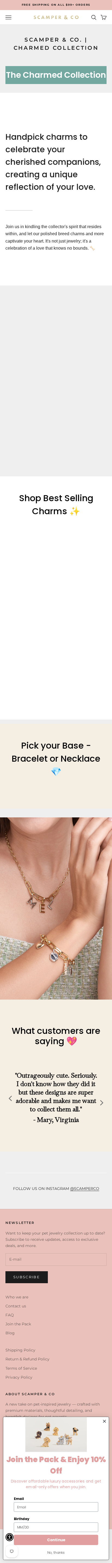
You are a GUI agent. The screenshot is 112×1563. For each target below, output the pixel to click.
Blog (10, 1333)
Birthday (21, 1519)
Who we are (16, 1297)
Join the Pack (18, 1324)
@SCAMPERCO (84, 1188)
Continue (56, 1539)
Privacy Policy (18, 1377)
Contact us (15, 1306)
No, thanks (56, 1552)
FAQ (9, 1315)
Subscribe (26, 1277)
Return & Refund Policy (27, 1359)
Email (19, 1498)
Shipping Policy (20, 1350)
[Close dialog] (104, 1421)
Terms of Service (21, 1368)
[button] (9, 1537)
